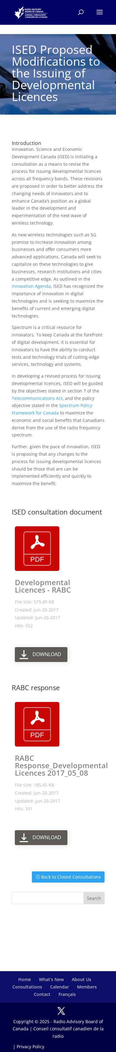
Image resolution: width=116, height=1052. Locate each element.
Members (87, 987)
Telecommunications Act (37, 398)
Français (67, 994)
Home (24, 979)
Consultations (27, 987)
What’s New (51, 979)
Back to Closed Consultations (71, 877)
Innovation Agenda (31, 286)
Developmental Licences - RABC (43, 586)
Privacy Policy (30, 1047)
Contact (42, 994)
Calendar (59, 987)
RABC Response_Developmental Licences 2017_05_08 (61, 765)
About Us (81, 979)
